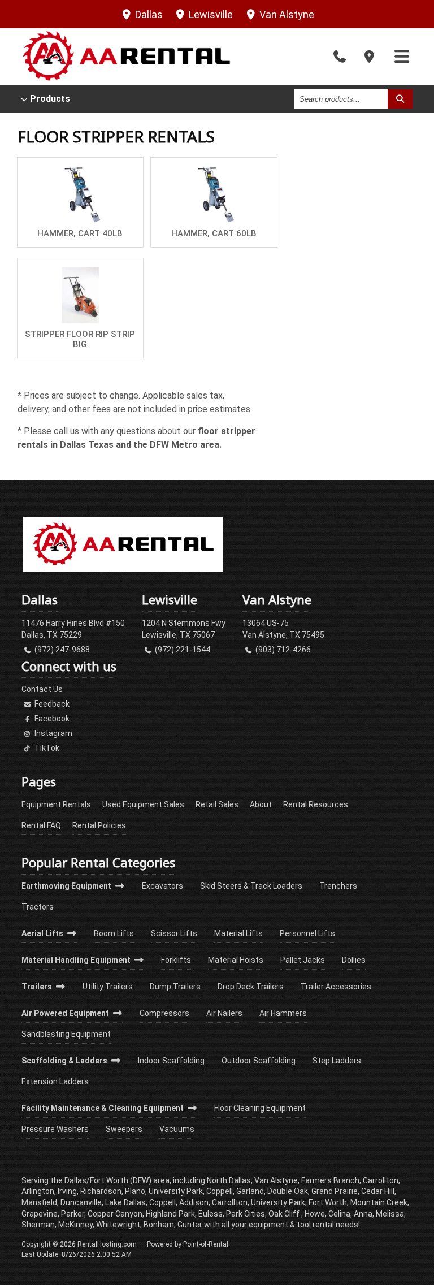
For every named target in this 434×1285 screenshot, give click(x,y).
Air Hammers (283, 1013)
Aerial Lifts (43, 933)
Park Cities (245, 1213)
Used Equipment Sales (143, 804)
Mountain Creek (378, 1202)
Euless (210, 1213)
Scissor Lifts (174, 933)
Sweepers (124, 1128)
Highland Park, (171, 1213)
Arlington (37, 1191)
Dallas (148, 14)
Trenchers (338, 885)
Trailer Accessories (336, 986)
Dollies (354, 959)
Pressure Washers (55, 1128)
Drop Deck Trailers (251, 986)
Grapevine (39, 1213)
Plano (135, 1191)
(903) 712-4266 (282, 649)
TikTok (46, 747)
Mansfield (39, 1202)
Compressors (164, 1013)
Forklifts (176, 959)
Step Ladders (337, 1060)
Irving (67, 1191)
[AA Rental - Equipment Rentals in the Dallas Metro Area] (122, 569)
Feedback (51, 703)
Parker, (73, 1213)
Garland (250, 1191)
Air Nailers (224, 1013)
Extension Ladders (55, 1081)
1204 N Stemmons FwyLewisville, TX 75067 (183, 628)
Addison (194, 1202)
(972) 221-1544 (181, 649)
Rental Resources (315, 804)
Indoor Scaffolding (171, 1060)
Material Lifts (238, 933)
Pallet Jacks (302, 959)
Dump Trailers (175, 986)
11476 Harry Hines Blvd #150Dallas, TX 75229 (73, 628)
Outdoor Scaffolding (259, 1060)
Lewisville (209, 14)
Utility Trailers (108, 986)
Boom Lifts (114, 933)
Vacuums (176, 1128)
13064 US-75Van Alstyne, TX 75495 (283, 628)
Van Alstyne (285, 14)
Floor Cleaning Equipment (260, 1108)
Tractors (37, 906)
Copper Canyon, (116, 1213)
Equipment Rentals (56, 804)
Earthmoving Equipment (67, 885)
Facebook (51, 718)
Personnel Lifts (307, 933)
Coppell (162, 1202)
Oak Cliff (284, 1213)
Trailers (37, 986)
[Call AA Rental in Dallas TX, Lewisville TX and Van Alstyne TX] (340, 57)
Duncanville (81, 1202)
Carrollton (230, 1202)
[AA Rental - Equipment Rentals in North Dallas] (125, 56)
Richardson (100, 1191)
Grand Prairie (334, 1191)
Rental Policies (99, 825)
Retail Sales (217, 804)
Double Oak (287, 1191)
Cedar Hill (377, 1191)
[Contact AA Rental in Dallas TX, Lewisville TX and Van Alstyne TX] (369, 57)
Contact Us (42, 689)
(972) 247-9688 (61, 649)
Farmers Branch (330, 1180)
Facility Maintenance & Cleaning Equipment (103, 1108)
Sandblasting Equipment (66, 1034)
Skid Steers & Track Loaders (251, 885)
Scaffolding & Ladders (65, 1060)
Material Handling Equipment (76, 959)
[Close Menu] (402, 57)
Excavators (162, 885)
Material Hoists (235, 959)
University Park (278, 1202)
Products (50, 98)
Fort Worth (328, 1202)
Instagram (52, 733)
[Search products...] (400, 99)
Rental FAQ (41, 825)
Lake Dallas (125, 1202)
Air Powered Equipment (66, 1013)
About (261, 804)
